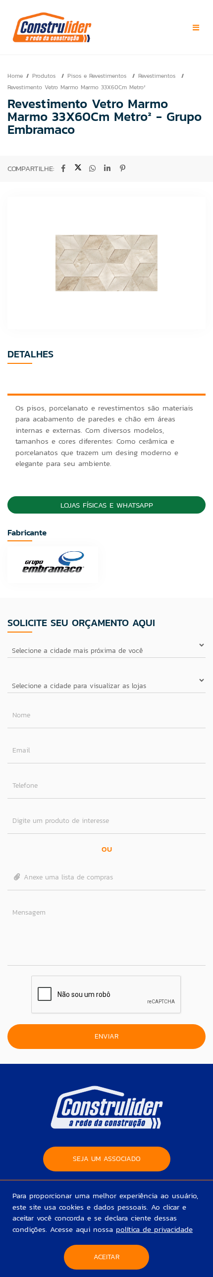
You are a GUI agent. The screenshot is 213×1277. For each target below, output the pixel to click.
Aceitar (106, 1257)
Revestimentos (158, 75)
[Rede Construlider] (71, 27)
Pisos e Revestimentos (98, 75)
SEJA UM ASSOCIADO (107, 1159)
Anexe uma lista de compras (67, 877)
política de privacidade (154, 1229)
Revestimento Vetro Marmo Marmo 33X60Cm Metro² (76, 87)
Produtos (45, 75)
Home (15, 75)
